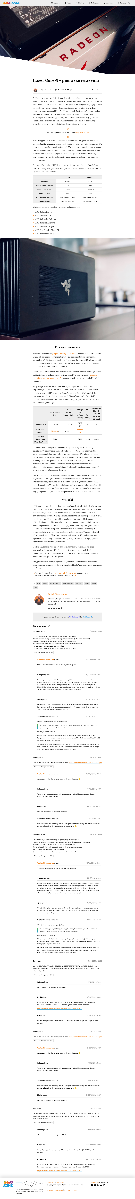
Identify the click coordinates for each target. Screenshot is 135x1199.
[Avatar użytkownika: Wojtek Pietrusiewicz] (39, 599)
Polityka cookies (70, 1190)
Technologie (95, 3)
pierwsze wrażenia (68, 583)
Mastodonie (73, 617)
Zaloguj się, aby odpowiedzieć (42, 652)
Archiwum (109, 3)
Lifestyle (81, 3)
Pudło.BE (50, 1182)
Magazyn (56, 3)
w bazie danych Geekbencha (64, 573)
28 (88, 90)
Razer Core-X (79, 583)
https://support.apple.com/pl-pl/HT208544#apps (85, 763)
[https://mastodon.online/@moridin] (63, 90)
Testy (35, 587)
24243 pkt (54, 431)
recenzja (87, 583)
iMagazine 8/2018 (82, 132)
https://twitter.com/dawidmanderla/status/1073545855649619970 (59, 1008)
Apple (69, 3)
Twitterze (87, 617)
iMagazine (19, 1182)
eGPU (38, 583)
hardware (45, 583)
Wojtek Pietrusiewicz (46, 90)
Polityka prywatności (55, 1190)
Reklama (123, 3)
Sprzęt (94, 583)
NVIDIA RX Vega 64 (55, 583)
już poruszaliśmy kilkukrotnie (64, 353)
